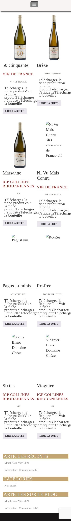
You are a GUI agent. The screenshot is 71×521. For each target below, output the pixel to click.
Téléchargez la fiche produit (15, 89)
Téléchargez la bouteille (21, 102)
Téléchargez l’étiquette (19, 99)
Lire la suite (14, 111)
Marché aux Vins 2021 (16, 462)
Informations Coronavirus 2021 (21, 470)
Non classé (10, 485)
